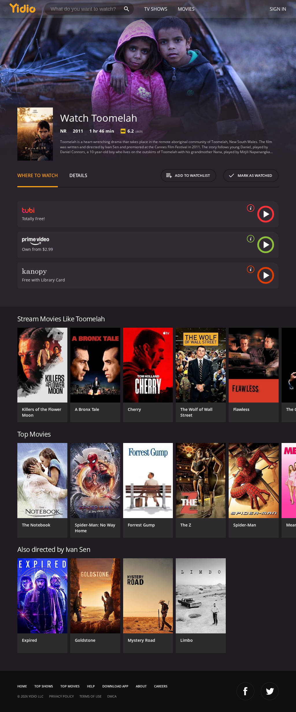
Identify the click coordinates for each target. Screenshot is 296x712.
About (141, 686)
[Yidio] (22, 9)
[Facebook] (245, 691)
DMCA (111, 696)
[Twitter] (270, 691)
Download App (115, 686)
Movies (186, 9)
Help (91, 686)
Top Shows (43, 686)
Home (22, 686)
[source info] (249, 208)
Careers (160, 686)
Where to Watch (37, 175)
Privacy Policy (61, 696)
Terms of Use (90, 696)
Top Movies (69, 686)
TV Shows (155, 9)
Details (78, 175)
